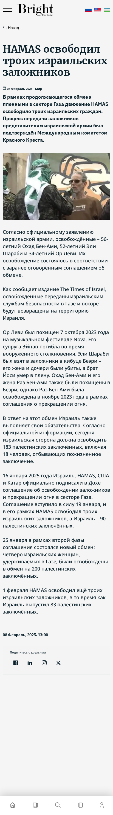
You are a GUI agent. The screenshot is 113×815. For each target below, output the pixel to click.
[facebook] (15, 663)
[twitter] (58, 663)
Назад (13, 27)
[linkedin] (30, 663)
